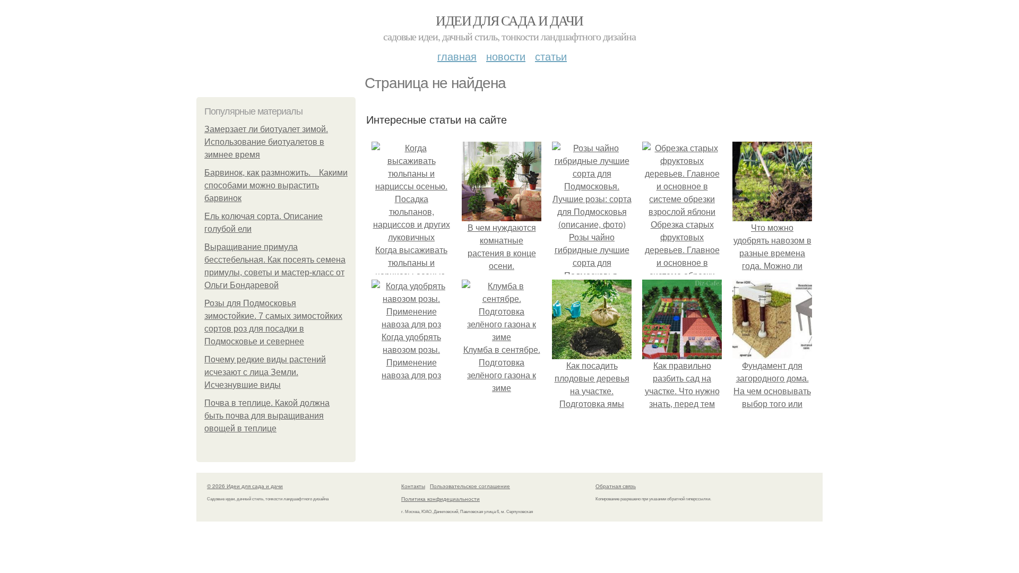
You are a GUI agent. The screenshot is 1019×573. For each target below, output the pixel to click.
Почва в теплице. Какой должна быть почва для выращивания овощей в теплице (267, 415)
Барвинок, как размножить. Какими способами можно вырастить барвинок (276, 185)
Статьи (551, 56)
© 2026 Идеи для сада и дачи (245, 486)
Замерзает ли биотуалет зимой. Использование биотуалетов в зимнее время (266, 142)
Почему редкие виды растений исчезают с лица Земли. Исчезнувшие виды (265, 372)
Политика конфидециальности (440, 498)
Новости (505, 56)
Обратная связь (615, 486)
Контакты (413, 486)
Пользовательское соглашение (470, 486)
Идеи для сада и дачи (509, 20)
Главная (457, 56)
